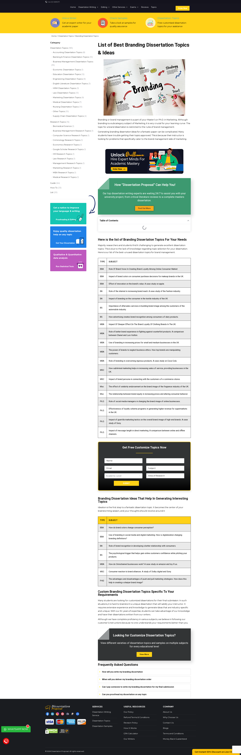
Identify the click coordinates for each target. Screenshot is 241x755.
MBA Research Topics (63, 172)
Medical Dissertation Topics (66, 102)
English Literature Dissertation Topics (70, 83)
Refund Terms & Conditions (136, 717)
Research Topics (58, 122)
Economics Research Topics (66, 145)
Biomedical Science (62, 126)
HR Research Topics (62, 154)
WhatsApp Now (17, 728)
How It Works (130, 728)
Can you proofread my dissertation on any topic (124, 694)
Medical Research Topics (64, 177)
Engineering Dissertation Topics (68, 79)
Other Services (118, 7)
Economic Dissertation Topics (67, 69)
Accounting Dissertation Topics (67, 52)
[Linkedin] (52, 714)
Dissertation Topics (168, 18)
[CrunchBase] (77, 714)
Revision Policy (131, 723)
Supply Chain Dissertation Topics (68, 116)
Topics (153, 7)
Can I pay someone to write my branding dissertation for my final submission (138, 687)
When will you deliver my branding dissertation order (126, 679)
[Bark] (67, 714)
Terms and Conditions (173, 733)
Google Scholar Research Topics (68, 149)
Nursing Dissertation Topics (66, 107)
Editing (104, 7)
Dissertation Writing (87, 7)
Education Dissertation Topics (67, 74)
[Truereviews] (72, 714)
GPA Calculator (131, 733)
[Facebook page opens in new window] (47, 714)
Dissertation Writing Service (101, 714)
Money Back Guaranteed (175, 739)
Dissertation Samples (102, 726)
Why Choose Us (170, 717)
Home (73, 7)
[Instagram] (57, 714)
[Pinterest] (62, 714)
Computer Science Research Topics (70, 135)
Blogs (165, 728)
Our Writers (129, 739)
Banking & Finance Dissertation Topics (71, 57)
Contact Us (168, 723)
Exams (133, 7)
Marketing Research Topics (66, 168)
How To (53, 187)
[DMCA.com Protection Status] (51, 731)
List (51, 192)
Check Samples (118, 18)
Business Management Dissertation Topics (73, 61)
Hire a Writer (69, 18)
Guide (53, 183)
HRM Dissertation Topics (64, 88)
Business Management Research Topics (72, 131)
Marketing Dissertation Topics (67, 97)
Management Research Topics (67, 163)
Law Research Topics (63, 158)
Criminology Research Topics (66, 140)
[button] (144, 208)
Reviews (144, 7)
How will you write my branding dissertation (122, 672)
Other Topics (59, 111)
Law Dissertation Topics (64, 93)
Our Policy (128, 712)
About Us (167, 712)
